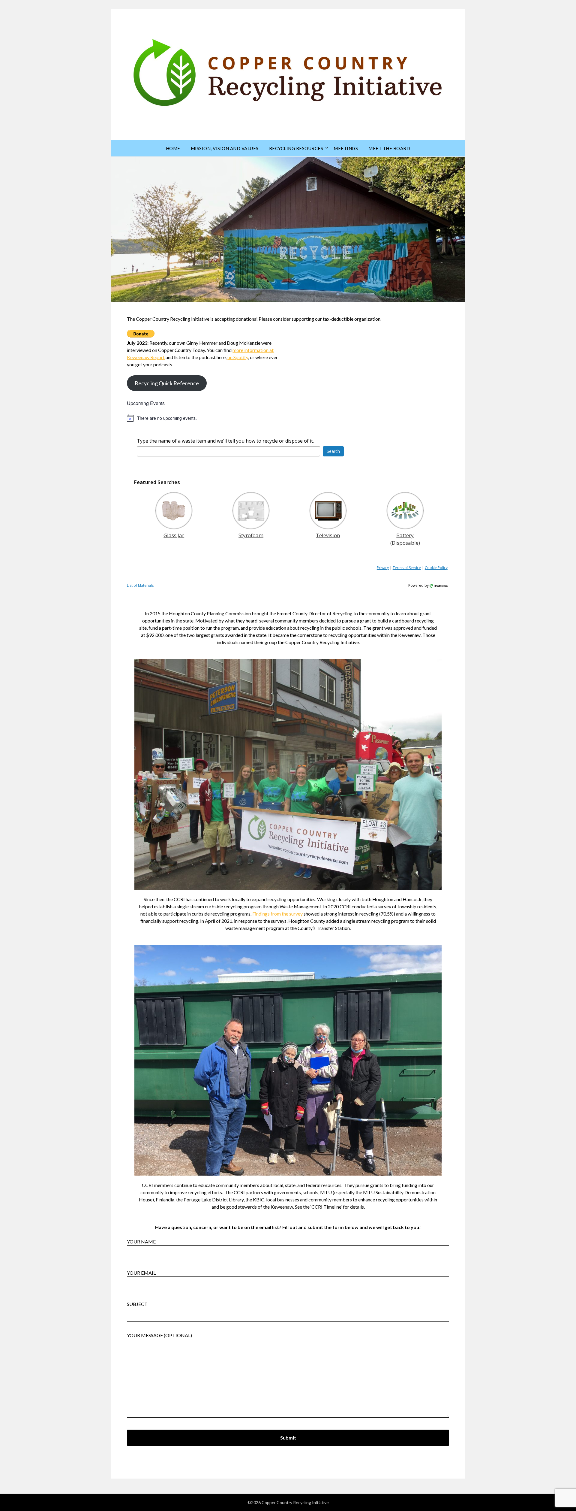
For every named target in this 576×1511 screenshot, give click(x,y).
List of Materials (140, 585)
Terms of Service (407, 567)
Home (173, 148)
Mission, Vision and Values (225, 148)
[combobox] (228, 451)
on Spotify (237, 357)
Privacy (383, 567)
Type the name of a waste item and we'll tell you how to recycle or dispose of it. (225, 441)
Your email (141, 1273)
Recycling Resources (296, 148)
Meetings (346, 148)
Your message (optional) (159, 1335)
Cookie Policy (436, 567)
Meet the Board (389, 148)
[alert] (288, 418)
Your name (141, 1241)
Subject (137, 1304)
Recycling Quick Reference (167, 383)
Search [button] (333, 451)
